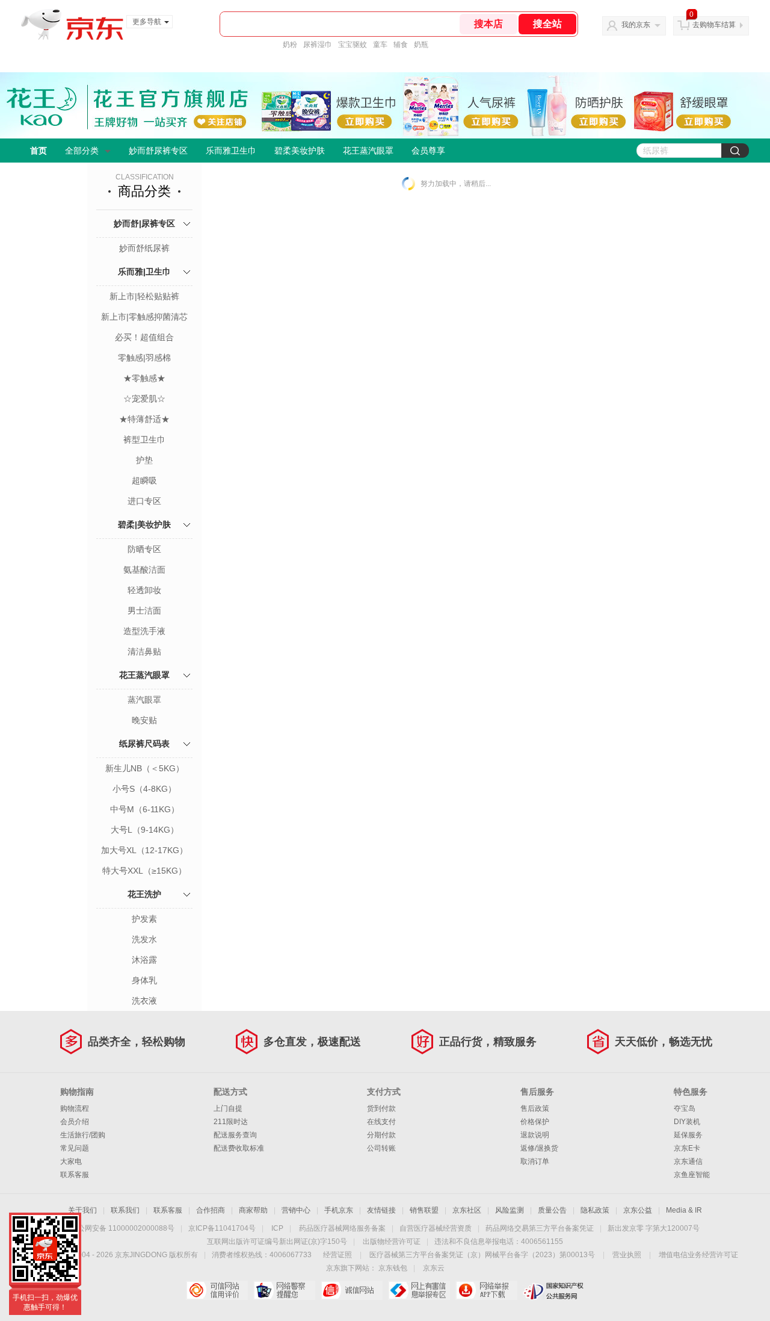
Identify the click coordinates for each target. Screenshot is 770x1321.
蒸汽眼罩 (144, 699)
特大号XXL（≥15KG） (144, 870)
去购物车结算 (714, 24)
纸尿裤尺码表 (144, 743)
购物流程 (74, 1108)
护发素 (144, 919)
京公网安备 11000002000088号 (122, 1228)
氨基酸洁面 (144, 569)
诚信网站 (352, 1290)
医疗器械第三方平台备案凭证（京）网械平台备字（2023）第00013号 (482, 1255)
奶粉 (290, 44)
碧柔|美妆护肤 (144, 524)
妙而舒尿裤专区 (158, 150)
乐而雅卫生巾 (231, 150)
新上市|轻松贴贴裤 (144, 296)
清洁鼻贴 (144, 651)
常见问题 (74, 1148)
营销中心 (296, 1210)
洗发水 (144, 939)
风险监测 (509, 1210)
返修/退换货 (539, 1148)
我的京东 (635, 24)
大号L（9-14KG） (145, 830)
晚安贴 (144, 720)
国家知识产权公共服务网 (554, 1290)
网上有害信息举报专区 (419, 1290)
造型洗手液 (144, 631)
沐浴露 (144, 960)
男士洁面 (144, 610)
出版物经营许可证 (391, 1241)
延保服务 (688, 1135)
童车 (380, 44)
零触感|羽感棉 (144, 357)
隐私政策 (595, 1210)
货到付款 (381, 1108)
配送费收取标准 (239, 1148)
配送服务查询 (235, 1135)
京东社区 (466, 1210)
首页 (38, 150)
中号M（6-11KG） (144, 809)
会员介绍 (74, 1121)
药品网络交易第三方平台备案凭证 (539, 1228)
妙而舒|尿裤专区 (144, 223)
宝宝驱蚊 (352, 44)
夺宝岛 (684, 1108)
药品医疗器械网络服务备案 (342, 1228)
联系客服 (74, 1174)
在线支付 (381, 1121)
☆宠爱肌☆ (144, 398)
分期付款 (381, 1135)
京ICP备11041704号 (222, 1228)
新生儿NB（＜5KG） (144, 768)
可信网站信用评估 (217, 1290)
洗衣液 (144, 1001)
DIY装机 (687, 1121)
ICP (277, 1228)
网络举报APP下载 (486, 1290)
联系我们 (125, 1210)
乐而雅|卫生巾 (144, 271)
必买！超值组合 (144, 337)
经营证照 (337, 1255)
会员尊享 (428, 150)
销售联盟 (424, 1210)
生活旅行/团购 (82, 1135)
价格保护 (534, 1121)
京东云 (434, 1268)
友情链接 (381, 1210)
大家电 (71, 1161)
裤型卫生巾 (144, 439)
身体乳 (144, 980)
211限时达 (231, 1121)
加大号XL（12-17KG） (144, 850)
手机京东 (338, 1210)
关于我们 (82, 1210)
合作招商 (210, 1210)
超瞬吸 (144, 480)
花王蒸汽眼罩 (368, 150)
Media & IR (684, 1210)
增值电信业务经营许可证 (698, 1255)
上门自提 (228, 1108)
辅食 (400, 44)
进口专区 (144, 501)
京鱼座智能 (692, 1174)
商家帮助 (253, 1210)
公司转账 (381, 1148)
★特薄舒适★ (144, 419)
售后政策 (534, 1108)
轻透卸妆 (144, 590)
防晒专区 (144, 549)
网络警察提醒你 (284, 1290)
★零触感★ (144, 378)
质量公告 (552, 1210)
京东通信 (688, 1161)
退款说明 (534, 1135)
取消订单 (534, 1161)
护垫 (144, 460)
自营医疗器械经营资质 (435, 1228)
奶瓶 (421, 44)
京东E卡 (687, 1148)
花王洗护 (144, 894)
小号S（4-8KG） (144, 789)
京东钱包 (392, 1268)
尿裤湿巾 (317, 44)
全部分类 (82, 150)
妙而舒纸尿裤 (144, 248)
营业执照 (626, 1255)
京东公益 (637, 1210)
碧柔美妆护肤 (299, 150)
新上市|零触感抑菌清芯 (144, 317)
